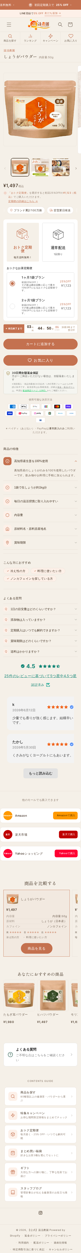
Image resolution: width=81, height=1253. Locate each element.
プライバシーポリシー (58, 1235)
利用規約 (23, 1242)
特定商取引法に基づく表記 (28, 1249)
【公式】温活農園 (38, 1230)
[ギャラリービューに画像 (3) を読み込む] (61, 167)
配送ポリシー (41, 1242)
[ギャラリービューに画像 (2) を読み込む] (40, 167)
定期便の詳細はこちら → (23, 201)
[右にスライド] (76, 168)
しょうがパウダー (33, 899)
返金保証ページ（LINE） (35, 390)
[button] (9, 25)
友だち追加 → (53, 13)
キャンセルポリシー (60, 1249)
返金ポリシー (32, 1235)
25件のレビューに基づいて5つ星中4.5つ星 (40, 676)
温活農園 (9, 50)
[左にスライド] (5, 168)
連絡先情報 (60, 1242)
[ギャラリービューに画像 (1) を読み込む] (20, 167)
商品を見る (37, 948)
